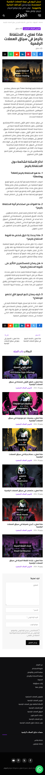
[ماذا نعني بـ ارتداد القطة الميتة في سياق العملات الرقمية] (22, 545)
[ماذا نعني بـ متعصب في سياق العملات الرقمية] (22, 475)
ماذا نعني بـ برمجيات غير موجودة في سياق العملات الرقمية (25, 419)
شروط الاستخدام (37, 668)
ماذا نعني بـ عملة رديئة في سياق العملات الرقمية (26, 455)
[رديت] (16, 54)
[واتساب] (11, 54)
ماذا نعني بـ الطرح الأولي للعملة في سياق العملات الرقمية (26, 383)
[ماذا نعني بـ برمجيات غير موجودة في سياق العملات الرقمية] (22, 403)
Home (41, 22)
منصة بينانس (38, 740)
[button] (39, 15)
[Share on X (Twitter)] (34, 54)
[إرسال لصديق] (5, 54)
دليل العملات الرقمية (36, 719)
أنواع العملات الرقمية (36, 707)
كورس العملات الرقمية (35, 700)
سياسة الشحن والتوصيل (35, 672)
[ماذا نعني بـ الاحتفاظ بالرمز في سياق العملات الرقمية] (22, 81)
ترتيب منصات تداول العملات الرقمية (31, 722)
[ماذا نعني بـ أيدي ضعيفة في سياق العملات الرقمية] (22, 509)
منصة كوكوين (38, 743)
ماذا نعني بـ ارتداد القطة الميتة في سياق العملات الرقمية (26, 562)
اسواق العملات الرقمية (35, 711)
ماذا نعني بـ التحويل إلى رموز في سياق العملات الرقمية (12, 341)
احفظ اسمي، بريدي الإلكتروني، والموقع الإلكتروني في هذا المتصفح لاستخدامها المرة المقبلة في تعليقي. (24, 633)
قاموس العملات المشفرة (32, 29)
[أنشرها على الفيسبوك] (40, 54)
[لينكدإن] (22, 54)
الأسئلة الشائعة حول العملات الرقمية (31, 704)
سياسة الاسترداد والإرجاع (35, 675)
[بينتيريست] (28, 54)
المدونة (35, 22)
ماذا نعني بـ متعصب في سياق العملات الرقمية (23, 490)
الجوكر (6, 768)
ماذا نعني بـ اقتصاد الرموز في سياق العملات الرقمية (32, 339)
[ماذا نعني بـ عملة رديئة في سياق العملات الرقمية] (22, 439)
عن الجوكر (39, 664)
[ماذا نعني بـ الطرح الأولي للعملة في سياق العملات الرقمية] (22, 367)
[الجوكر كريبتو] (21, 15)
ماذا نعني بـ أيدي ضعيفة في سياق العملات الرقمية (25, 525)
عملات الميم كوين (37, 715)
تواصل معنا (30, 11)
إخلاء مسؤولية (38, 683)
